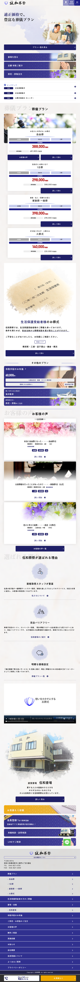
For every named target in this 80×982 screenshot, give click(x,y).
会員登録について (15, 956)
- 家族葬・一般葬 (15, 889)
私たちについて (38, 596)
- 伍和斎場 (12, 910)
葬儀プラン (12, 874)
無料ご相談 (12, 933)
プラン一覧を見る (40, 47)
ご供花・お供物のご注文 (18, 921)
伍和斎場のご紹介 (38, 637)
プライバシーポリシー (17, 967)
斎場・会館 (12, 905)
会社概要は (39, 857)
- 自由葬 (11, 879)
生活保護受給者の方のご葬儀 (20, 899)
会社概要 (11, 950)
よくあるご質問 (14, 962)
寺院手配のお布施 (15, 915)
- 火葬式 (11, 893)
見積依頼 (11, 938)
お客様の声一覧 (40, 549)
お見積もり (58, 978)
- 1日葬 (11, 884)
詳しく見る (56, 157)
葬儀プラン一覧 (38, 676)
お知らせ (11, 944)
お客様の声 (23, 157)
